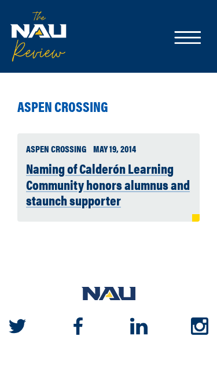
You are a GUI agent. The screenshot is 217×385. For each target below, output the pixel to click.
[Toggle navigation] (187, 38)
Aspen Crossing (62, 106)
